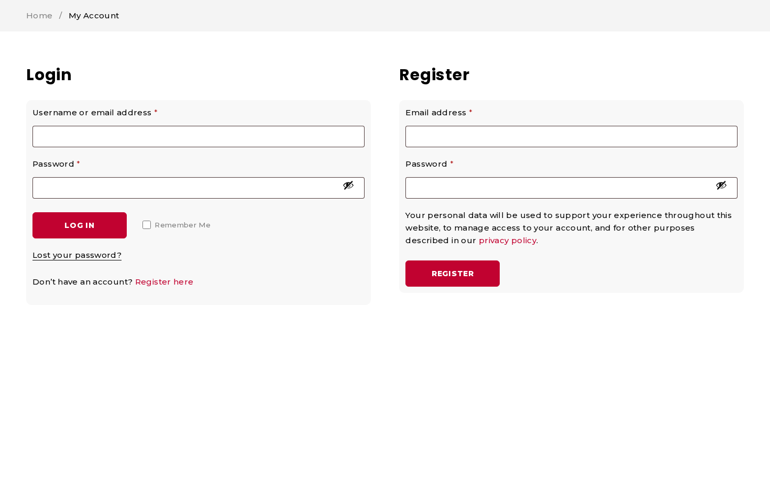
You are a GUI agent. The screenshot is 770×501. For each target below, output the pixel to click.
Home (39, 15)
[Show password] (348, 185)
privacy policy (507, 240)
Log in (79, 225)
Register (453, 273)
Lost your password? (77, 255)
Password (56, 164)
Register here (164, 282)
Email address (438, 112)
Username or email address (95, 112)
